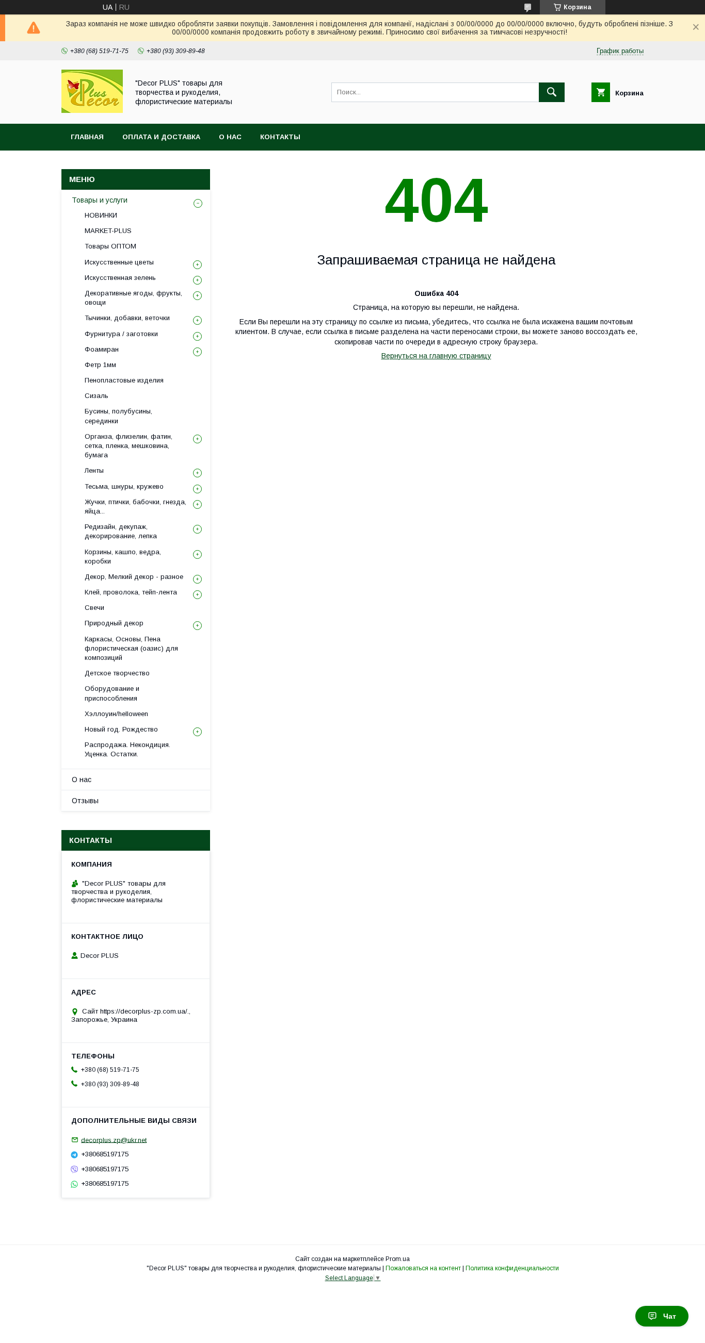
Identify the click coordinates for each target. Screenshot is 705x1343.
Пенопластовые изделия (124, 380)
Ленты (94, 470)
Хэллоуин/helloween (116, 714)
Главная (87, 137)
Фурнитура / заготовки (121, 334)
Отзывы (85, 801)
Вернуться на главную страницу (436, 356)
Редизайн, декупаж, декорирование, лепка (121, 531)
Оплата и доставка (161, 137)
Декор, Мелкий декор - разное (134, 577)
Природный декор (114, 623)
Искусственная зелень (120, 277)
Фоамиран (102, 349)
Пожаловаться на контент (423, 1268)
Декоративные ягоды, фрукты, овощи (133, 297)
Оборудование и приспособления (112, 693)
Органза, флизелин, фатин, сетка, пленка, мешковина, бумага (128, 446)
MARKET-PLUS (108, 231)
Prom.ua (398, 1259)
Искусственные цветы (119, 262)
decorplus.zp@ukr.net (114, 1139)
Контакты (280, 137)
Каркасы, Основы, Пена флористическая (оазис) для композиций (131, 648)
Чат (669, 1316)
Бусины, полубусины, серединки (118, 415)
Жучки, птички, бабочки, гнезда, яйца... (135, 506)
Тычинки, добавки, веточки (127, 318)
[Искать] (552, 92)
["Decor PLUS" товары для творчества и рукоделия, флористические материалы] (92, 110)
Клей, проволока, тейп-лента (131, 592)
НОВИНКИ (101, 215)
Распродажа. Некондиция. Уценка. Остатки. (127, 749)
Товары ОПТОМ (110, 246)
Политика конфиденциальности (512, 1268)
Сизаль (96, 396)
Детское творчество (117, 673)
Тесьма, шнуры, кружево (124, 486)
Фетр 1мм (100, 365)
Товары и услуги (99, 200)
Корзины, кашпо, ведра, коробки (123, 556)
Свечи (94, 607)
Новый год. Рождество (121, 729)
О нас (230, 137)
